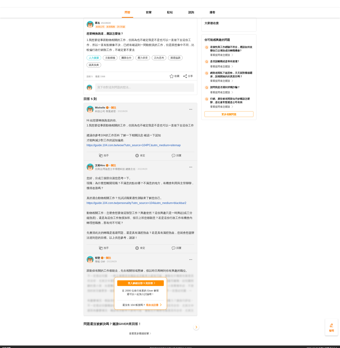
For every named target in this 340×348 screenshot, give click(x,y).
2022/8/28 (106, 23)
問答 (127, 12)
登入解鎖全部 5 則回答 (140, 283)
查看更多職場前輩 (139, 333)
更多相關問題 (229, 114)
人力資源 (94, 57)
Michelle (100, 107)
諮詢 (191, 12)
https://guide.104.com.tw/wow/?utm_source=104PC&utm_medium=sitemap (134, 145)
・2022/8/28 (122, 111)
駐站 (170, 12)
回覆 (178, 155)
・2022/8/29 (141, 169)
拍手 (106, 155)
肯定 (142, 155)
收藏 (176, 76)
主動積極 (110, 57)
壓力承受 (143, 57)
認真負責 (94, 64)
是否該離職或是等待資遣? (224, 61)
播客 (212, 12)
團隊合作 (126, 57)
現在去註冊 (152, 305)
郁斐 (97, 257)
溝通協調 (175, 57)
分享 (190, 76)
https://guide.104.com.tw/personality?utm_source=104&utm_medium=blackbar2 (136, 202)
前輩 (149, 12)
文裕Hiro (100, 165)
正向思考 (159, 57)
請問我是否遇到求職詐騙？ (225, 87)
